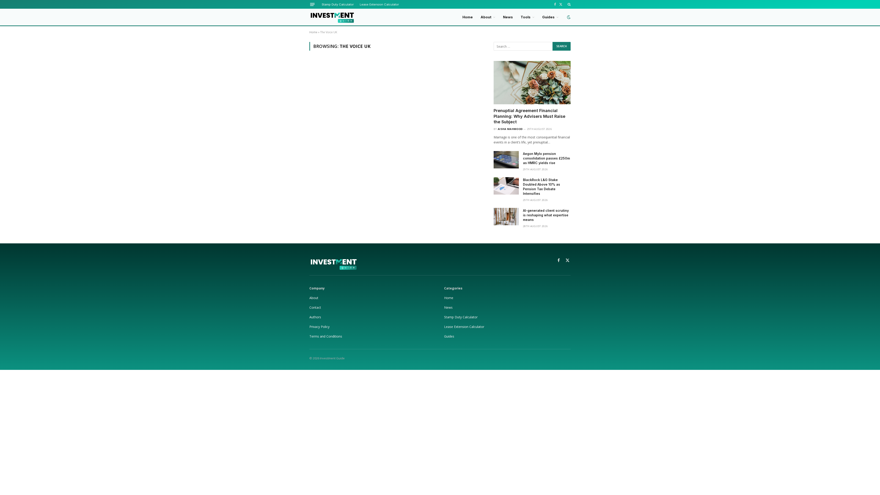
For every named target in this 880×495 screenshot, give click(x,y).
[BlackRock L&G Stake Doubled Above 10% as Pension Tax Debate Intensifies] (506, 186)
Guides (548, 17)
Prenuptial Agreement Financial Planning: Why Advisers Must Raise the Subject (529, 116)
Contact (315, 307)
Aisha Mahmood (510, 129)
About (486, 17)
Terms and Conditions (325, 336)
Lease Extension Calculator (379, 4)
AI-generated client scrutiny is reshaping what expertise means (546, 215)
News (508, 17)
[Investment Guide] (332, 17)
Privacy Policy (319, 326)
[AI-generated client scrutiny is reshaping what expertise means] (506, 216)
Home (467, 17)
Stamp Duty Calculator (338, 4)
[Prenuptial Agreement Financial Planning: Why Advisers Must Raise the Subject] (532, 82)
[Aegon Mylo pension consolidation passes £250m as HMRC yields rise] (506, 159)
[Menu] (312, 4)
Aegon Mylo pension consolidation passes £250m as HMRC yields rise (546, 158)
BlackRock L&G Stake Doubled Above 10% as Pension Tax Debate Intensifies (541, 186)
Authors (315, 317)
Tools (526, 17)
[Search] (569, 4)
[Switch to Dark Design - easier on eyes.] (568, 17)
